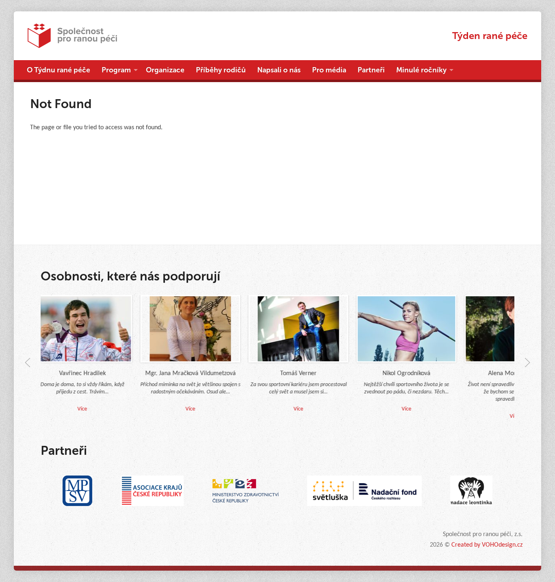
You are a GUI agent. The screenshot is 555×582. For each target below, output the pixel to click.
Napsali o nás (279, 69)
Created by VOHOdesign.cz (486, 545)
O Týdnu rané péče (58, 69)
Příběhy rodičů (221, 69)
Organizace (165, 69)
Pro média (329, 69)
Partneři (371, 69)
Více (183, 409)
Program (116, 69)
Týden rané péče (489, 35)
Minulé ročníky (421, 69)
